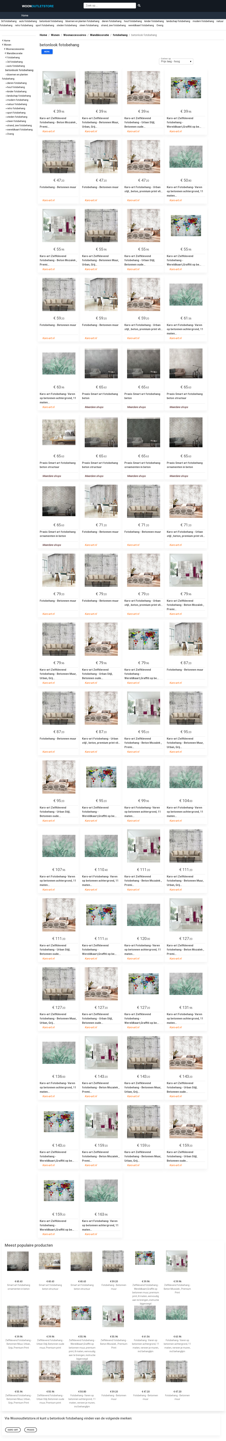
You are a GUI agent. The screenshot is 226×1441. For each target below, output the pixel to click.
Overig (160, 25)
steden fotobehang (67, 25)
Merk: (47, 52)
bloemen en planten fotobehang (82, 21)
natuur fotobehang (17, 104)
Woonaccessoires (15, 49)
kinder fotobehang (154, 21)
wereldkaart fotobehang (141, 25)
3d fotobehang (9, 21)
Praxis (30, 1430)
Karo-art (13, 1430)
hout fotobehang (133, 21)
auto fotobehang (28, 21)
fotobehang (14, 57)
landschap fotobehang (178, 21)
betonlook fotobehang (51, 21)
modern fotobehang (203, 21)
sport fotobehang (45, 25)
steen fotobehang (89, 25)
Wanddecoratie (15, 53)
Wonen (8, 44)
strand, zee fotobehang (113, 25)
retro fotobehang (24, 25)
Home (24, 15)
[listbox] (176, 61)
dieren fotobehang (111, 21)
